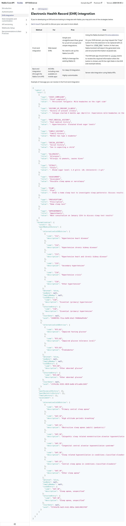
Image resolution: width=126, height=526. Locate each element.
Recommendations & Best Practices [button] (11, 32)
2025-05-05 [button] (117, 3)
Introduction (6, 8)
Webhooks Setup (8, 28)
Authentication (7, 12)
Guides (20, 3)
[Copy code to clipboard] (122, 87)
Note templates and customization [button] (9, 20)
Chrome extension (112, 35)
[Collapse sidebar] (15, 524)
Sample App (85, 3)
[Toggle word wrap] (118, 87)
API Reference (31, 3)
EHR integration (8, 15)
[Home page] (33, 9)
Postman (97, 3)
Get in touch (35, 24)
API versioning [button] (7, 24)
